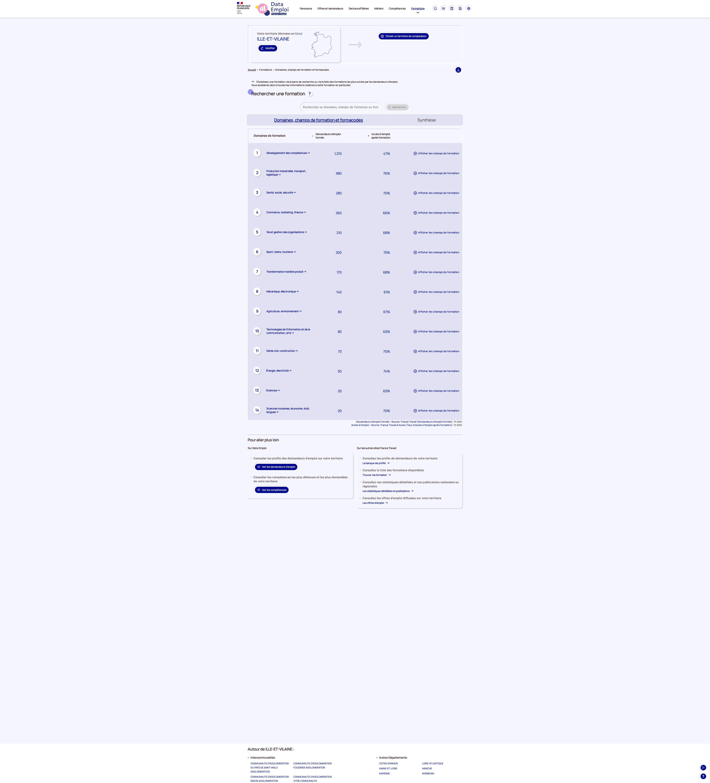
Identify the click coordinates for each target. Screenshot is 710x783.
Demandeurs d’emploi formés (328, 135)
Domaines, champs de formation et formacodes (319, 120)
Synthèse (426, 120)
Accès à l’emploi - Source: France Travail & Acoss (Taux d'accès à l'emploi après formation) (401, 425)
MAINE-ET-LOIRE (388, 768)
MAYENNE (384, 773)
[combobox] (340, 107)
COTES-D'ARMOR (388, 763)
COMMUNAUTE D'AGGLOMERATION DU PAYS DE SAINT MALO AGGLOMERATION (270, 767)
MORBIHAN (428, 773)
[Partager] (703, 768)
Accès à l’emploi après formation (380, 135)
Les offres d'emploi (374, 502)
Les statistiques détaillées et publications (386, 491)
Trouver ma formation (375, 475)
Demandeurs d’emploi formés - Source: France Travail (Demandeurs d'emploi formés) (404, 421)
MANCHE (427, 768)
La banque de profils (374, 463)
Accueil (252, 69)
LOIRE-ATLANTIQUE (432, 763)
